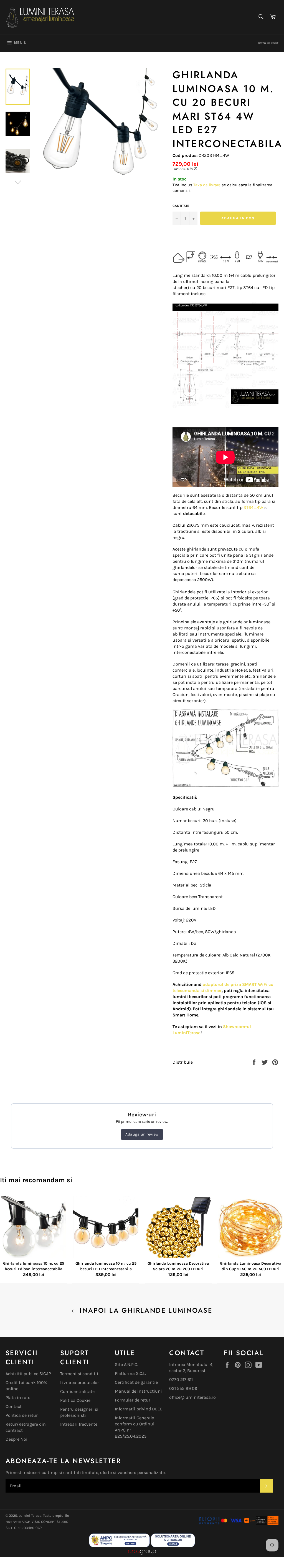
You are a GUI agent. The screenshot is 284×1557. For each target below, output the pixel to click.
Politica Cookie (75, 1400)
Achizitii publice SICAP (28, 1373)
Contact (14, 1406)
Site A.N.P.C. (126, 1364)
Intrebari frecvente (78, 1424)
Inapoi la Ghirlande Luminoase (144, 1310)
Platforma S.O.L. (130, 1373)
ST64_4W (253, 507)
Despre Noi (16, 1439)
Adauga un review (142, 1134)
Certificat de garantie (136, 1382)
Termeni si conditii (79, 1373)
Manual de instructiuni (138, 1391)
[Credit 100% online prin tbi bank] (261, 1523)
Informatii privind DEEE (139, 1409)
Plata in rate (18, 1397)
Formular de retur (132, 1400)
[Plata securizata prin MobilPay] (220, 1523)
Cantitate (181, 206)
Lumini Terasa (30, 1515)
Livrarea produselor (79, 1382)
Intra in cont (268, 43)
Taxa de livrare (207, 184)
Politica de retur (22, 1415)
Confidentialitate (77, 1391)
